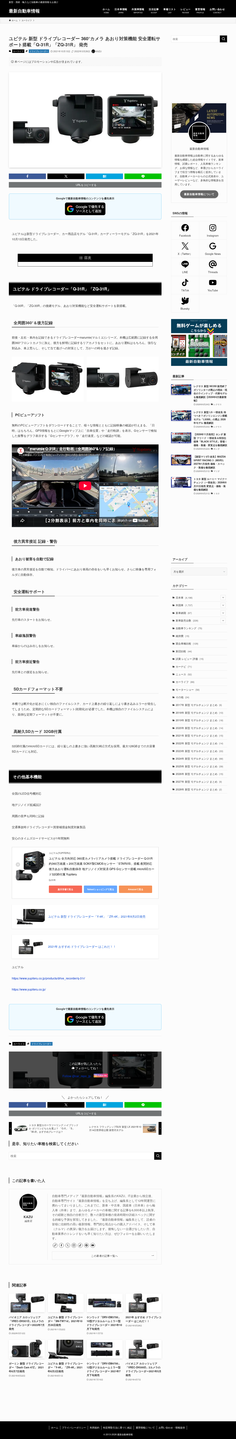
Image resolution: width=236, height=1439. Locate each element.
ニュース (184, 674)
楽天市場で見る (65, 889)
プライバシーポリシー (74, 1427)
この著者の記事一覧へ (104, 1256)
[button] (27, 176)
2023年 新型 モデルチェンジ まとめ (199, 751)
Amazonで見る (135, 889)
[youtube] (92, 1245)
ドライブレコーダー (39, 51)
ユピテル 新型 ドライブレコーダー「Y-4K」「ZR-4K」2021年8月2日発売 (96, 917)
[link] (55, 1245)
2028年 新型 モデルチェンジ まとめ (199, 789)
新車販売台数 (187, 620)
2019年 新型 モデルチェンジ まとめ (199, 720)
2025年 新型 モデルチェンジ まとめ (199, 766)
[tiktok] (80, 1245)
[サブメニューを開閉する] (223, 597)
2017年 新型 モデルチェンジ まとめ (199, 705)
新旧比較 (184, 651)
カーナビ (184, 666)
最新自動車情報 (24, 10)
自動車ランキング (189, 628)
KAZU (28, 1217)
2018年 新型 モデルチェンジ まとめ (199, 712)
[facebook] (61, 1245)
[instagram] (74, 1245)
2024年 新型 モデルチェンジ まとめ (199, 758)
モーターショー (187, 689)
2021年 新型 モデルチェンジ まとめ (199, 735)
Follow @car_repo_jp (77, 1076)
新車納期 (184, 613)
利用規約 (94, 1427)
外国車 (184, 605)
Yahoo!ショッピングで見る (100, 889)
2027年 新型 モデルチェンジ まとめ (199, 781)
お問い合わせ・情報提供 (172, 1427)
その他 (182, 697)
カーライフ (18, 51)
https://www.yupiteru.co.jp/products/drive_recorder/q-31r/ (48, 978)
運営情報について (145, 1427)
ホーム (54, 1427)
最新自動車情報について (199, 194)
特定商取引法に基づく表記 (117, 1427)
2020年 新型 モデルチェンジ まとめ (199, 728)
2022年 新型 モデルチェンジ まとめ (199, 743)
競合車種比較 (187, 643)
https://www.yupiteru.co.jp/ (29, 989)
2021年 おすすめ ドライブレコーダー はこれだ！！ (82, 947)
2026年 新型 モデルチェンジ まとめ (199, 774)
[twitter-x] (67, 1245)
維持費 (182, 636)
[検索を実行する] (158, 1156)
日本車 (184, 597)
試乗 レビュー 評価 (190, 659)
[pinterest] (86, 1245)
